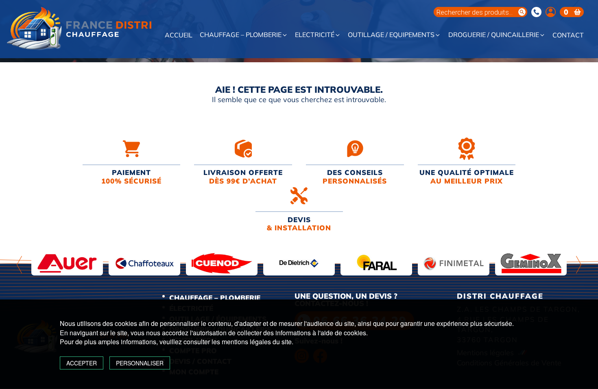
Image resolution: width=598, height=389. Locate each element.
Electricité (314, 35)
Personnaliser (140, 363)
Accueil (178, 35)
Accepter (81, 363)
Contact (568, 35)
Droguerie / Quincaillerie (493, 35)
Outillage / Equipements (391, 35)
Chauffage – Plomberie (241, 35)
